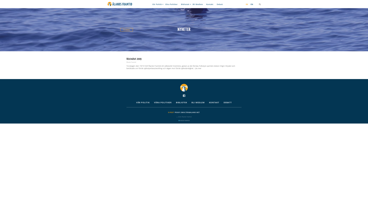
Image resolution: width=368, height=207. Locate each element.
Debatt (220, 4)
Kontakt (209, 4)
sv (247, 4)
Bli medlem (198, 4)
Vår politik (157, 4)
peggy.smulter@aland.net (187, 112)
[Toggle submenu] (162, 4)
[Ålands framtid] (119, 4)
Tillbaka (126, 30)
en (252, 4)
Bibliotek (185, 4)
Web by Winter (185, 120)
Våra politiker (171, 4)
